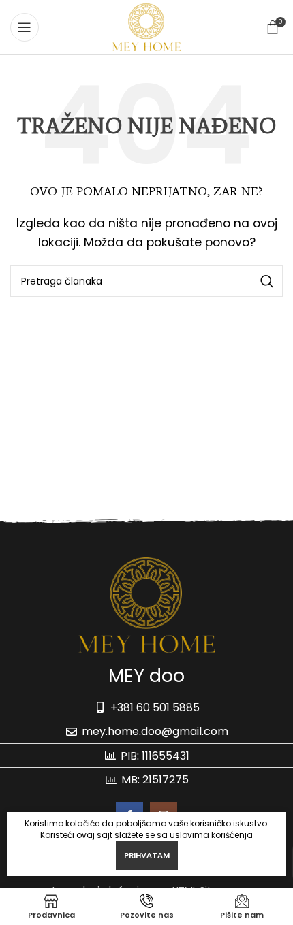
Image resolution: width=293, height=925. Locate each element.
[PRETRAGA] (267, 281)
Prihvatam (147, 854)
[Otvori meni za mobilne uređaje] (24, 27)
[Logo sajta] (146, 26)
